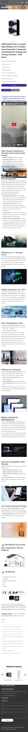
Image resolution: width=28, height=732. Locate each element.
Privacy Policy (13, 729)
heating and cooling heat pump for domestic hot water (13, 637)
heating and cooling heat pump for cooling (11, 634)
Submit (7, 720)
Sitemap (7, 729)
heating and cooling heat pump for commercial (12, 631)
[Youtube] (7, 698)
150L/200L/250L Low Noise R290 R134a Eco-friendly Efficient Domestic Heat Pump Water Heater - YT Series (19, 680)
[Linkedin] (5, 698)
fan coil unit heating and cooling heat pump (11, 629)
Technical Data (16, 90)
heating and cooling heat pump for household (12, 643)
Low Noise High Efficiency (8, 650)
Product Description (6, 90)
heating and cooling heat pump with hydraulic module (12, 647)
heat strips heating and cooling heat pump (11, 626)
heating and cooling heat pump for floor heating (13, 641)
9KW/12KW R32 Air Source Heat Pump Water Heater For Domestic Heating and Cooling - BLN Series (8, 680)
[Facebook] (2, 698)
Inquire (14, 85)
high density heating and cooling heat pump (12, 653)
